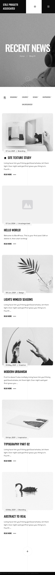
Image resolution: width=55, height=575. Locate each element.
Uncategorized (27, 104)
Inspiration (47, 97)
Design (35, 97)
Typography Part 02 (17, 444)
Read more (8, 174)
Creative (25, 97)
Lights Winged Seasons (18, 299)
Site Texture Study (19, 157)
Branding (14, 97)
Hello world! (12, 230)
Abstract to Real (15, 516)
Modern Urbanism (15, 371)
